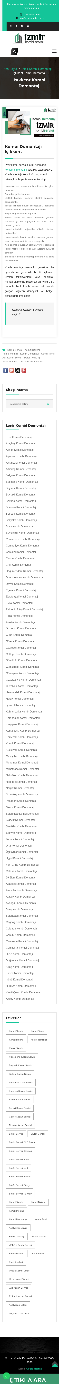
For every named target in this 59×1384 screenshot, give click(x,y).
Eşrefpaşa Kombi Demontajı (22, 596)
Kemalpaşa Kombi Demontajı (23, 730)
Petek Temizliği (32, 357)
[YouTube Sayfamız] (28, 26)
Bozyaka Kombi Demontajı (21, 520)
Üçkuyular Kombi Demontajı (22, 852)
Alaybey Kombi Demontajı (21, 443)
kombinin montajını (16, 169)
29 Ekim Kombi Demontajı (21, 877)
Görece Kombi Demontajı (20, 641)
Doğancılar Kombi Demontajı (22, 960)
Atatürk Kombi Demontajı (20, 896)
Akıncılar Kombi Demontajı (21, 890)
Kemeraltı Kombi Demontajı (22, 737)
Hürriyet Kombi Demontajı (21, 986)
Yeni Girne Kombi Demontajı (22, 864)
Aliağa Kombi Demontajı (20, 449)
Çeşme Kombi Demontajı (20, 558)
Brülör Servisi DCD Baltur (22, 1142)
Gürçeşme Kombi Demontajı (22, 673)
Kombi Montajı (10, 353)
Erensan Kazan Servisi (20, 1091)
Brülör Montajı (38, 1133)
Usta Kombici (37, 1253)
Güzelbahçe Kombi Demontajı (23, 679)
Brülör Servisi (16, 1133)
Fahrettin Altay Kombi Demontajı (24, 609)
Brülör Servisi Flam (19, 1159)
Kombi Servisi (14, 350)
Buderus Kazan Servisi (20, 1082)
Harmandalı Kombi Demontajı (23, 692)
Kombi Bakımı (32, 350)
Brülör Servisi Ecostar (20, 1176)
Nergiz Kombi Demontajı (20, 788)
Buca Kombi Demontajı (19, 526)
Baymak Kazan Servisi (20, 1065)
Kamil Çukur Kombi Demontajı (23, 992)
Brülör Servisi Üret (18, 1168)
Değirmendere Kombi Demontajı (24, 571)
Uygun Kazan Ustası (19, 1313)
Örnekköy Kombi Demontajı (22, 794)
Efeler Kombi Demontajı (20, 973)
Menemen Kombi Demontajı (22, 762)
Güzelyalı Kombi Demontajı (22, 686)
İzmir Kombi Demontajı (37, 69)
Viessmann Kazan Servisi (22, 1056)
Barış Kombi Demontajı (19, 909)
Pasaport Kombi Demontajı (21, 801)
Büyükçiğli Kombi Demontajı (22, 532)
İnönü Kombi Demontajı (19, 979)
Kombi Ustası (16, 1253)
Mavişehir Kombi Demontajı (22, 756)
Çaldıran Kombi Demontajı (21, 871)
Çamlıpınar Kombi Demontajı (22, 947)
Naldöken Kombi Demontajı (22, 775)
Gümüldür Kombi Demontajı (22, 660)
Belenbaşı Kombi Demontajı (22, 915)
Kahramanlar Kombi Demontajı (24, 711)
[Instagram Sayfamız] (22, 26)
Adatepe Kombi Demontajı (21, 883)
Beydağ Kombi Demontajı (21, 501)
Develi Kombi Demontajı (20, 584)
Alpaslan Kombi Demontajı (21, 456)
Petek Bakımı (9, 361)
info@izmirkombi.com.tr (32, 18)
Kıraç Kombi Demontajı (19, 966)
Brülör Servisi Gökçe (19, 1185)
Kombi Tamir (37, 1031)
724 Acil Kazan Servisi (20, 1296)
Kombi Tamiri (48, 353)
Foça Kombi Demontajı (19, 615)
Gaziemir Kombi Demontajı (21, 628)
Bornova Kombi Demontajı (21, 507)
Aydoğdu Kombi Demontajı (21, 903)
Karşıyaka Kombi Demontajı (22, 724)
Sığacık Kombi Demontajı (20, 820)
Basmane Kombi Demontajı (22, 481)
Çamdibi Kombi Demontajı (21, 552)
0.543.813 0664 (32, 14)
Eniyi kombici (16, 1262)
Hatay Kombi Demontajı (20, 698)
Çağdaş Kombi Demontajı (21, 922)
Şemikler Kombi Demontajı (21, 826)
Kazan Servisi (16, 1048)
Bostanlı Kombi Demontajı (21, 513)
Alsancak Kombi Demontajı (22, 462)
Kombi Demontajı (29, 353)
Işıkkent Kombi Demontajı (21, 705)
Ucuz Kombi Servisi (19, 1279)
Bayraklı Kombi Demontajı (21, 494)
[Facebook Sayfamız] (16, 26)
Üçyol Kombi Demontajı (19, 858)
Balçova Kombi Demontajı (21, 475)
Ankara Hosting (34, 1368)
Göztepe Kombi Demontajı (21, 647)
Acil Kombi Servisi (12, 357)
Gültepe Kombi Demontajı (21, 654)
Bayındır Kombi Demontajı (21, 488)
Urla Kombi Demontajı (19, 845)
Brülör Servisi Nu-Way (20, 1193)
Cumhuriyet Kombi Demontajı (23, 545)
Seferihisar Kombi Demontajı (22, 813)
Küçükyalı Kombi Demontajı (22, 750)
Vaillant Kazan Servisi (20, 1074)
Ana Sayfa (10, 69)
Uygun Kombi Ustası (19, 1270)
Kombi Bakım (16, 1039)
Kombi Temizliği (39, 1039)
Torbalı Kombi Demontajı (20, 839)
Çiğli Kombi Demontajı (19, 564)
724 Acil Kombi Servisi (31, 361)
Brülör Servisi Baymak (20, 1151)
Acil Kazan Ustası (18, 1305)
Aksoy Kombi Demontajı (20, 998)
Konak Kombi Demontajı (20, 743)
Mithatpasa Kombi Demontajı (22, 769)
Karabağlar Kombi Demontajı (23, 718)
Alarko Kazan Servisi (19, 1099)
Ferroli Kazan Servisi (19, 1108)
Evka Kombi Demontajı (19, 603)
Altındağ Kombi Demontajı (21, 469)
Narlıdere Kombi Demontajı (22, 781)
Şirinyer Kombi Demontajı (21, 832)
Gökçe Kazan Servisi (19, 1116)
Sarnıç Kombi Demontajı (20, 807)
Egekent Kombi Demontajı (21, 590)
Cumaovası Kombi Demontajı (23, 539)
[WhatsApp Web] (11, 26)
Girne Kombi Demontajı (19, 635)
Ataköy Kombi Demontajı (20, 622)
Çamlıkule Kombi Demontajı (22, 941)
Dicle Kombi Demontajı (19, 954)
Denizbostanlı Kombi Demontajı (24, 577)
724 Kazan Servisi (18, 1287)
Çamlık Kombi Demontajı (20, 935)
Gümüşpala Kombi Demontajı (23, 666)
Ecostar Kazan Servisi (20, 1125)
